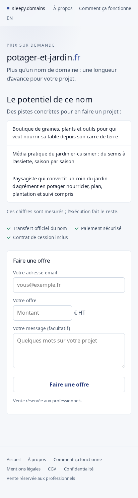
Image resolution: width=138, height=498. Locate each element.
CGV (52, 469)
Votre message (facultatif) (41, 328)
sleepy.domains (28, 8)
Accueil (13, 459)
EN (10, 18)
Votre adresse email (35, 272)
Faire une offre (69, 384)
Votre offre (25, 300)
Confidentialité (78, 469)
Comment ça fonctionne (105, 8)
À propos (63, 8)
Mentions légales (24, 469)
